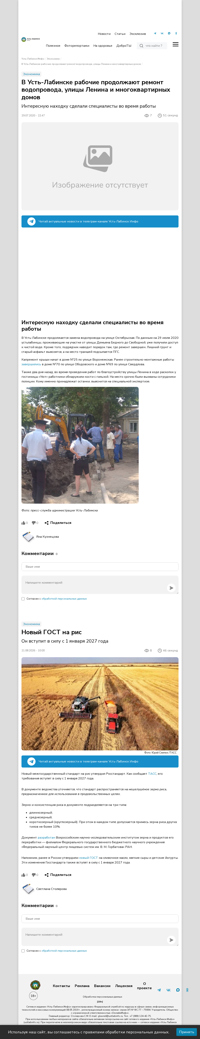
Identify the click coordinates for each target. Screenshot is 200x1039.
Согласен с (57, 599)
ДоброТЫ (123, 46)
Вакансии (102, 986)
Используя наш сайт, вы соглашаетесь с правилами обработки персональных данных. (88, 1032)
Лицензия (123, 986)
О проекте (144, 986)
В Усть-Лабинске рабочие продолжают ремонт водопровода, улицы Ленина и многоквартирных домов (81, 64)
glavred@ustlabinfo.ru (110, 1016)
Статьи (120, 34)
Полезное (53, 46)
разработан (46, 837)
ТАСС (152, 774)
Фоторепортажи (76, 46)
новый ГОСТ (88, 858)
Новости (104, 34)
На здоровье (102, 46)
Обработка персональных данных (102, 996)
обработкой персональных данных (64, 599)
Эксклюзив (137, 34)
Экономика (53, 58)
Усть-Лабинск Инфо (32, 58)
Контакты (61, 986)
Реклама (82, 986)
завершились (31, 364)
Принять (186, 1032)
